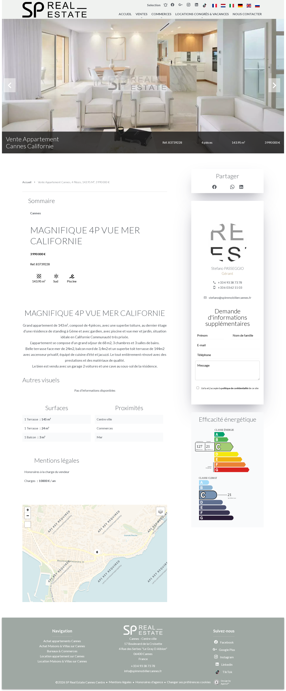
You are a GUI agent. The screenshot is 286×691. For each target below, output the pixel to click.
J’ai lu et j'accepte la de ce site (230, 388)
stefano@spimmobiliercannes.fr (230, 297)
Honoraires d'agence (149, 682)
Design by (226, 682)
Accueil (26, 182)
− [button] (27, 515)
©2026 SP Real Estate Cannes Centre (80, 682)
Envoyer (227, 396)
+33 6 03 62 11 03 (230, 287)
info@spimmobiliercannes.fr (143, 671)
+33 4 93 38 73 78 (230, 282)
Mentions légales (120, 682)
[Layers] (160, 511)
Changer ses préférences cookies (189, 682)
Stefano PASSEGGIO (227, 268)
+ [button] (27, 509)
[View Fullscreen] (28, 524)
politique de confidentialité (234, 388)
